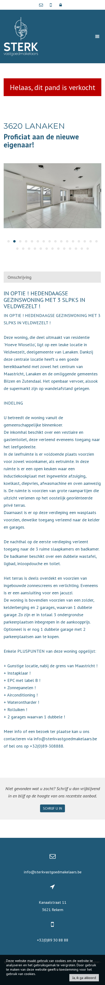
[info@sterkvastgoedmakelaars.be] (42, 5)
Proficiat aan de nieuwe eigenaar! (41, 141)
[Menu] (97, 36)
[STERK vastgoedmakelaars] (21, 36)
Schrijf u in (52, 808)
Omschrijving (20, 277)
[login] (60, 5)
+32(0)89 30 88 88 (52, 940)
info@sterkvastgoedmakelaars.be (53, 871)
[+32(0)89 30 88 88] (51, 5)
